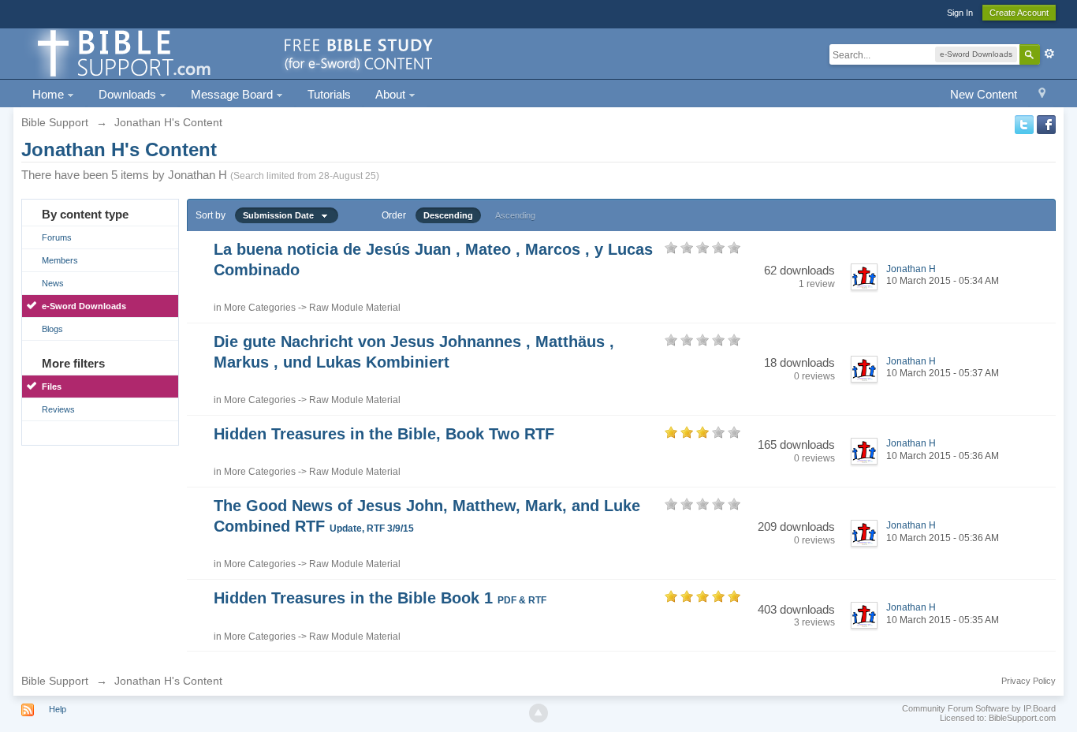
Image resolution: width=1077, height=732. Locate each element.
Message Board (233, 94)
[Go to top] (538, 713)
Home (49, 94)
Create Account (1019, 12)
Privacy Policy (1028, 680)
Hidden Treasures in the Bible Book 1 (380, 598)
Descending (448, 215)
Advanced (1049, 53)
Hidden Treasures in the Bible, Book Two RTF (384, 434)
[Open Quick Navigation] (1041, 95)
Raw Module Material (355, 307)
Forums (57, 237)
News (53, 283)
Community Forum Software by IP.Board (979, 708)
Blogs (52, 329)
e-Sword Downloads (84, 306)
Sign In (960, 12)
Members (60, 260)
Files (51, 386)
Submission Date (282, 215)
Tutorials (329, 94)
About (391, 94)
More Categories (260, 307)
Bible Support (54, 680)
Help (57, 709)
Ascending (515, 215)
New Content (983, 94)
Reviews (58, 409)
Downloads (129, 94)
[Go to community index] (232, 52)
